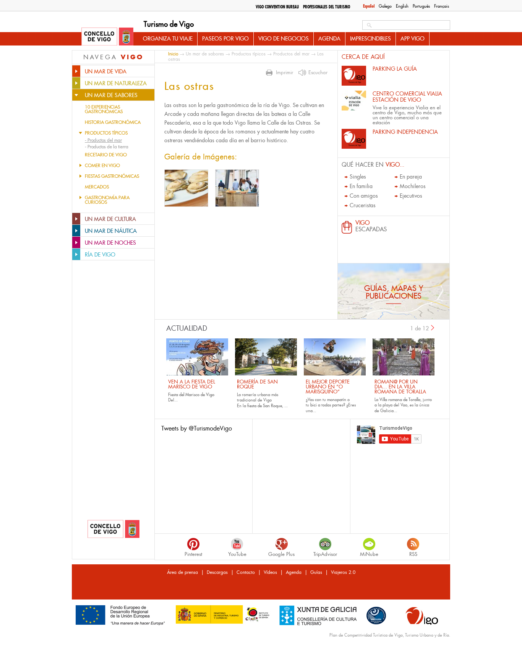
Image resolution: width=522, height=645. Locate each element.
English (402, 6)
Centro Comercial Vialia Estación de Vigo (407, 96)
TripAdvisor (325, 554)
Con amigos (364, 195)
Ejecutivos (411, 195)
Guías (316, 572)
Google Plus (281, 554)
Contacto (246, 572)
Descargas (217, 572)
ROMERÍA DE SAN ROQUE (257, 384)
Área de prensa (182, 572)
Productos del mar (291, 54)
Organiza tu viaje (168, 38)
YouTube (237, 554)
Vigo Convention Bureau (277, 7)
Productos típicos (106, 133)
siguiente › (433, 327)
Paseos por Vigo (225, 38)
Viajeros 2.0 (343, 572)
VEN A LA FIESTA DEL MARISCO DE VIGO (191, 384)
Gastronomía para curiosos (107, 200)
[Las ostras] (186, 188)
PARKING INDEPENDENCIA (405, 131)
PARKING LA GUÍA (395, 68)
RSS (413, 554)
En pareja (411, 176)
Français (441, 6)
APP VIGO (412, 38)
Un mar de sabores (205, 54)
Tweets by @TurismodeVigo (196, 428)
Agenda (329, 38)
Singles (358, 176)
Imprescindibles (370, 38)
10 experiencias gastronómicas (104, 109)
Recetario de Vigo (106, 155)
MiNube (369, 554)
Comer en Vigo (102, 165)
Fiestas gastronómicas (112, 176)
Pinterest (193, 554)
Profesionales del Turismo (326, 7)
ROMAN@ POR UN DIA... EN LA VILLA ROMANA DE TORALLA (400, 387)
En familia (361, 186)
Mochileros (413, 186)
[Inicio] (107, 37)
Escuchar (317, 73)
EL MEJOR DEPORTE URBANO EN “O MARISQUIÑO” (328, 387)
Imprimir (284, 73)
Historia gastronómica (113, 122)
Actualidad (186, 328)
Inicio (173, 54)
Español (368, 6)
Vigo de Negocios (283, 38)
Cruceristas (363, 205)
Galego (385, 6)
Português (421, 6)
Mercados (97, 187)
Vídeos (270, 572)
